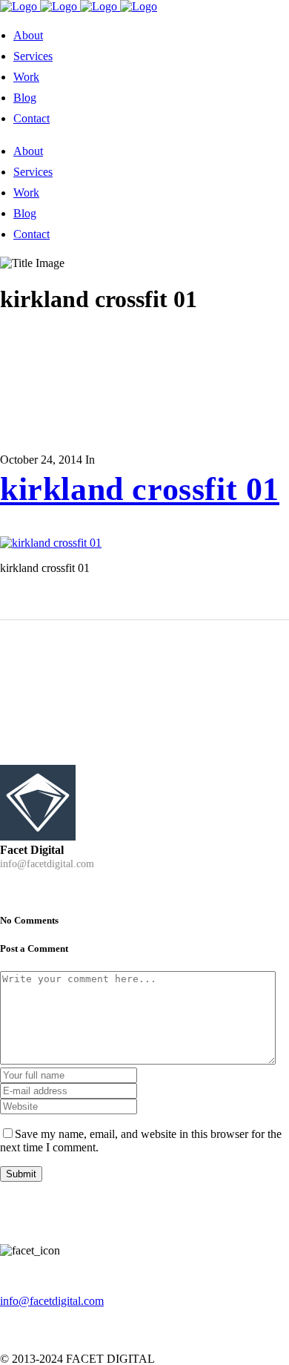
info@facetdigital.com (52, 1301)
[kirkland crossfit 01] (51, 542)
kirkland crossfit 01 (139, 489)
